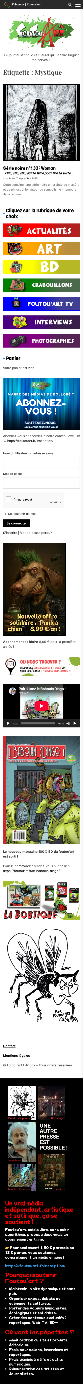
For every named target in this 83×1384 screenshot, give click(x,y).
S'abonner (17, 4)
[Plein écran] (75, 723)
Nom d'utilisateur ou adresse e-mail (29, 453)
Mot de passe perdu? (36, 533)
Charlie (7, 178)
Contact (9, 1046)
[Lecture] (8, 723)
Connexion (33, 4)
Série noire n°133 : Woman (29, 167)
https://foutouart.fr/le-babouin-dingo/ (31, 871)
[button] (78, 5)
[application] (41, 705)
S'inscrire (10, 533)
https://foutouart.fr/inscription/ (30, 441)
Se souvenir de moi (22, 514)
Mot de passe (13, 474)
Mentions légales (16, 1056)
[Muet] (68, 723)
